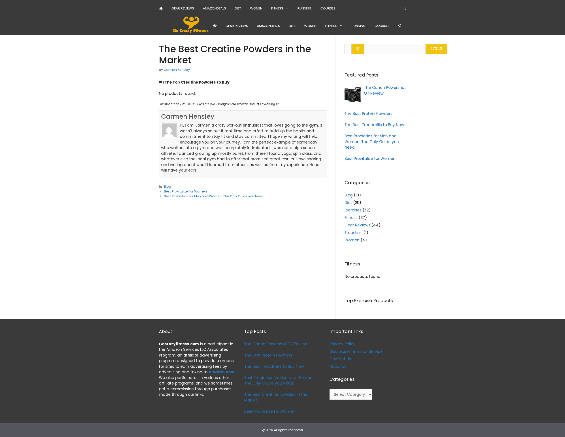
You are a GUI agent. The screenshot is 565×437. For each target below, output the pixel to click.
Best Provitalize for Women (185, 191)
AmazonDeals (214, 8)
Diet (238, 8)
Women (256, 8)
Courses (327, 8)
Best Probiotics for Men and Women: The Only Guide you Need (214, 196)
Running (305, 8)
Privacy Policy (343, 344)
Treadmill (353, 232)
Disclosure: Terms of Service (356, 351)
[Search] (358, 49)
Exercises (353, 210)
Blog (167, 186)
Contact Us (340, 359)
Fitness (277, 8)
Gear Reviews (182, 8)
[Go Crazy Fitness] (191, 26)
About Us (338, 366)
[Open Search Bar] (404, 8)
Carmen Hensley (187, 116)
